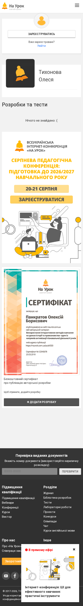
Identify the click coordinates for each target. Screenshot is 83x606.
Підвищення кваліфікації (18, 498)
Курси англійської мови (59, 530)
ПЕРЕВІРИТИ (70, 471)
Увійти (41, 45)
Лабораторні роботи (57, 507)
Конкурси (49, 516)
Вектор (7, 516)
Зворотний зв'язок (19, 561)
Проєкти (49, 512)
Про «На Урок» (11, 546)
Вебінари (8, 502)
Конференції (10, 507)
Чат (45, 526)
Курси (6, 512)
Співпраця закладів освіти (19, 551)
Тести (47, 502)
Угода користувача (14, 595)
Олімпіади (50, 521)
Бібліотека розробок (57, 497)
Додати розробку (42, 402)
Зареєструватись (41, 34)
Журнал (48, 493)
